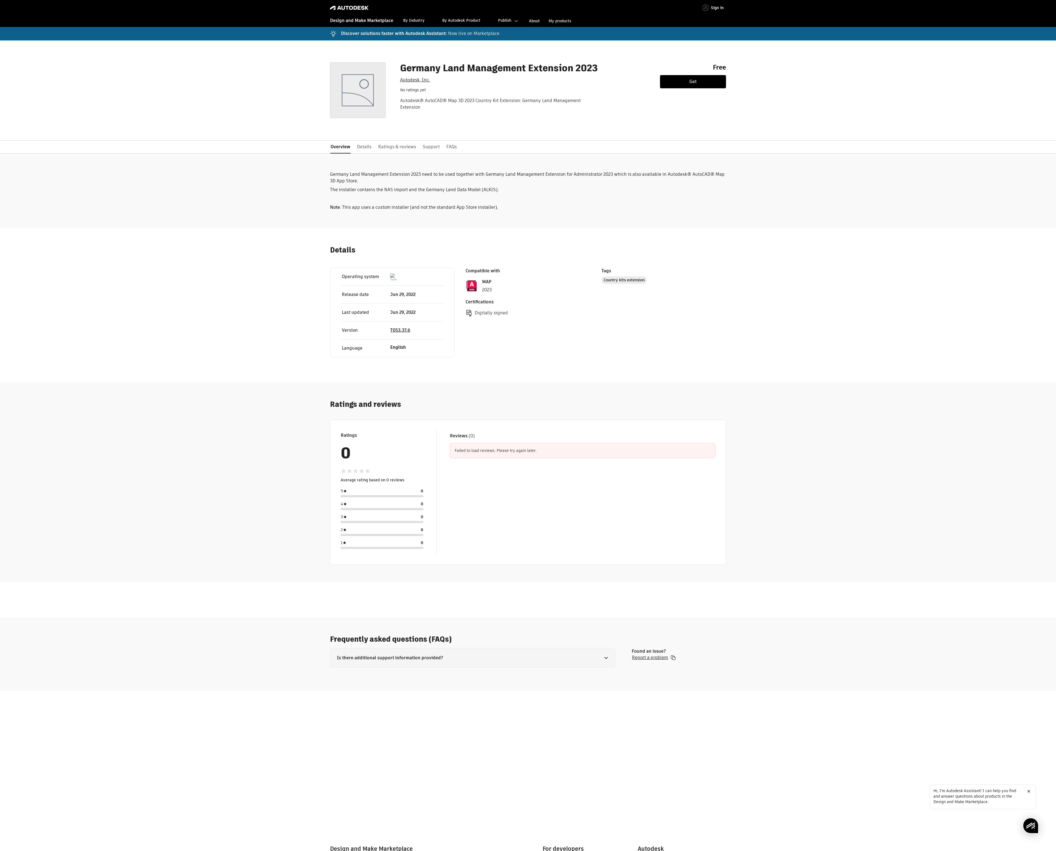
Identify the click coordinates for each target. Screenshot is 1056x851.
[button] (472, 658)
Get (693, 81)
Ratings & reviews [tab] (397, 147)
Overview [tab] (340, 147)
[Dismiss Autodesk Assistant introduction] (1028, 791)
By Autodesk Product (461, 20)
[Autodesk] (349, 8)
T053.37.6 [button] (400, 330)
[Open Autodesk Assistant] (1030, 825)
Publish (504, 20)
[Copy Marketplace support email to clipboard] (673, 657)
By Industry (414, 20)
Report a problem (650, 658)
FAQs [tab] (451, 147)
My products (560, 21)
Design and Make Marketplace (361, 20)
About (534, 21)
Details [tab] (364, 147)
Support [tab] (431, 147)
